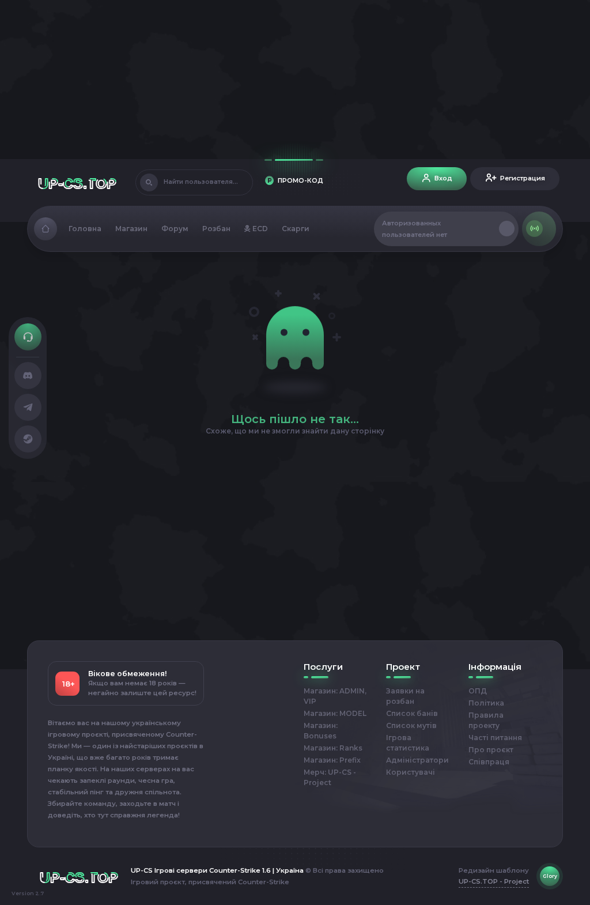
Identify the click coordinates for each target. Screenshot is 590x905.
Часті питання (495, 737)
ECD (259, 228)
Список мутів (411, 725)
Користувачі (410, 772)
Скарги (295, 228)
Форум (174, 228)
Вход (443, 178)
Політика (486, 703)
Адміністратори (417, 760)
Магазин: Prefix (332, 760)
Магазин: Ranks (333, 748)
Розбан (216, 228)
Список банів (412, 713)
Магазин (131, 228)
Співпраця (488, 761)
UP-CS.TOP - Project (494, 881)
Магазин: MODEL (335, 713)
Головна (85, 228)
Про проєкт (490, 749)
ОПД (477, 691)
